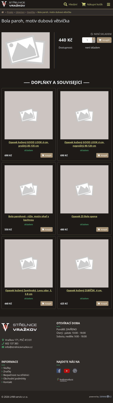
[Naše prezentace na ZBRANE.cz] (75, 372)
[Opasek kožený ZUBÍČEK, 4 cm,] (84, 263)
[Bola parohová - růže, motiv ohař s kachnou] (29, 189)
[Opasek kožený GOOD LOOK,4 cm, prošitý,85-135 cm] (29, 115)
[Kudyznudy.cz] (64, 381)
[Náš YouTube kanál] (67, 372)
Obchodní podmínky (14, 378)
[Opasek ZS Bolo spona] (84, 189)
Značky (7, 371)
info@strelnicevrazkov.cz (19, 347)
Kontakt (7, 382)
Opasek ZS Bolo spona (84, 216)
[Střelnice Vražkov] (2, 12)
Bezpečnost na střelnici (16, 375)
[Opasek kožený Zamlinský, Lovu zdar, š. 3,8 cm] (29, 263)
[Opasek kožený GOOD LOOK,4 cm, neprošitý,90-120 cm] (84, 115)
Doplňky (31, 12)
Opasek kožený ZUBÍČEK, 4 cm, (84, 290)
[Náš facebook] (58, 372)
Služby (7, 368)
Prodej (10, 12)
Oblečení (20, 12)
